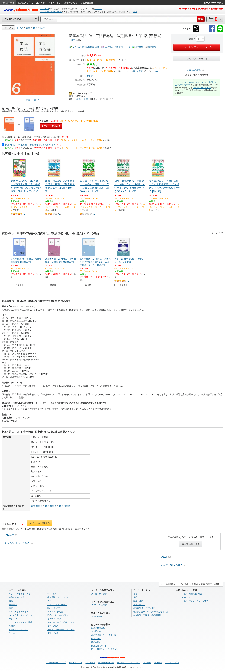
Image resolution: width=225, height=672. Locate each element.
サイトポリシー (75, 662)
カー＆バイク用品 (55, 612)
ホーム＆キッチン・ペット (20, 615)
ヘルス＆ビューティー (18, 612)
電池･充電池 (52, 626)
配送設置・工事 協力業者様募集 (147, 615)
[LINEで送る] (220, 31)
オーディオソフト (55, 619)
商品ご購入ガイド (99, 646)
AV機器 (12, 626)
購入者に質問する (191, 543)
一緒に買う (18, 285)
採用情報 (147, 662)
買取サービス (139, 604)
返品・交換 (138, 601)
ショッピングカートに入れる (197, 47)
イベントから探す (99, 605)
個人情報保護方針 (106, 662)
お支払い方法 (97, 631)
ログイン (44, 8)
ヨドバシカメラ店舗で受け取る (189, 594)
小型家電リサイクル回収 (144, 608)
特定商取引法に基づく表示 (128, 662)
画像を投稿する (33, 100)
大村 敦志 (73, 40)
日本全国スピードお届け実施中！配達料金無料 (201, 8)
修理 (135, 594)
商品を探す (96, 642)
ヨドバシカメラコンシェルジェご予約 (192, 601)
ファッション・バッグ (57, 604)
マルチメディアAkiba (184, 82)
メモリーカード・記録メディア (61, 622)
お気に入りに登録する (196, 58)
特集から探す (97, 616)
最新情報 (152, 47)
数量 (191, 39)
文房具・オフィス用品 (18, 629)
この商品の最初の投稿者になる (86, 47)
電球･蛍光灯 (52, 633)
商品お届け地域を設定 (51, 11)
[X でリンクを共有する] (196, 31)
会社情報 (158, 662)
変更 (135, 11)
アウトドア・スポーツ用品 (20, 622)
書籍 (71, 96)
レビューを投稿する (39, 523)
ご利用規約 (90, 662)
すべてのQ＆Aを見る (171, 565)
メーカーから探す (99, 594)
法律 (78, 99)
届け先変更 (138, 71)
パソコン (13, 619)
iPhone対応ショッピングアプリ (104, 649)
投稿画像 (139, 47)
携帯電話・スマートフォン (59, 597)
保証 (135, 597)
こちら (98, 8)
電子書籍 (13, 604)
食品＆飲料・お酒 (16, 597)
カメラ (50, 601)
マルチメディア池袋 (202, 87)
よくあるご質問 (172, 662)
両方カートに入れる (50, 126)
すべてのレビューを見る (17, 543)
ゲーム (12, 633)
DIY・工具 (51, 594)
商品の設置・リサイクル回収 (103, 635)
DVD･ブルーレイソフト (57, 615)
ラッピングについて (184, 597)
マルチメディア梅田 (204, 82)
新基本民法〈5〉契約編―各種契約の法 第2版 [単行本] (30, 144)
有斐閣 (90, 76)
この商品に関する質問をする (117, 47)
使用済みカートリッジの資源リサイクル (150, 612)
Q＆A (164, 556)
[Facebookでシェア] (212, 31)
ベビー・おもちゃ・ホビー (20, 594)
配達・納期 (96, 638)
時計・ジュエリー (55, 608)
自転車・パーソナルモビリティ (61, 629)
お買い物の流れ (98, 628)
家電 (11, 608)
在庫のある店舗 (194, 70)
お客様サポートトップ (56, 662)
